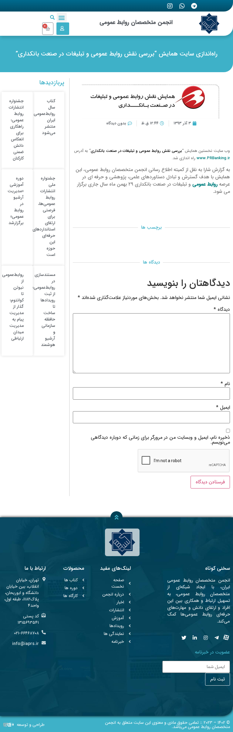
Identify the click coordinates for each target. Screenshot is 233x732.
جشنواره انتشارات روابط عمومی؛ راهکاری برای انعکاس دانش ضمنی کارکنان (16, 130)
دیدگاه (222, 309)
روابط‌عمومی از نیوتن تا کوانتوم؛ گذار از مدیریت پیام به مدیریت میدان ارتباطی (13, 306)
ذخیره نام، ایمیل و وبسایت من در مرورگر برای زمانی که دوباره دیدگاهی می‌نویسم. (160, 440)
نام (225, 383)
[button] (62, 17)
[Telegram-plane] (216, 637)
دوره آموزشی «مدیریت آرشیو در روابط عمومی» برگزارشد (16, 200)
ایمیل (223, 407)
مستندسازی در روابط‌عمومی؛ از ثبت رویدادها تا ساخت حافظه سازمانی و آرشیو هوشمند (44, 309)
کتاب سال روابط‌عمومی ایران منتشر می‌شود (44, 117)
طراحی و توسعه (31, 724)
